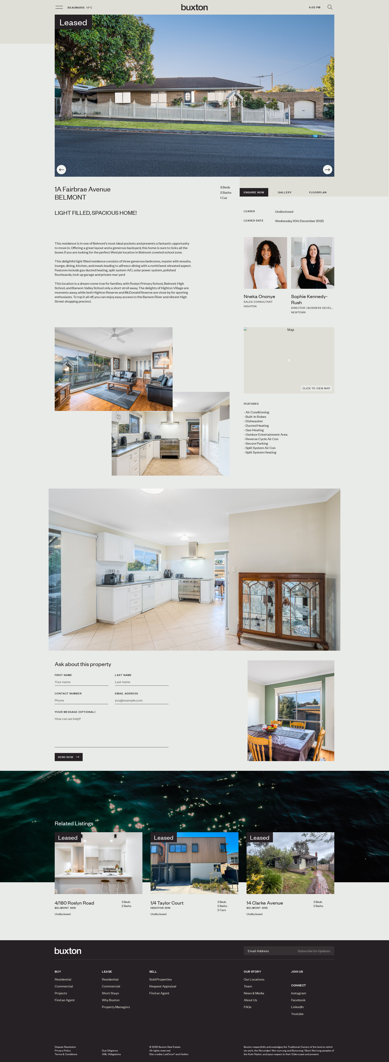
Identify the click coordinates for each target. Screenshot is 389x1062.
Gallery (285, 192)
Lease (107, 971)
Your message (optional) (75, 712)
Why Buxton (111, 1000)
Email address (126, 693)
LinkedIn (297, 1006)
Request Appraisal (162, 986)
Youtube (297, 1013)
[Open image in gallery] (171, 434)
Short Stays (110, 993)
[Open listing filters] (329, 7)
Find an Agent (65, 1000)
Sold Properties (160, 979)
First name (63, 675)
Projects (61, 993)
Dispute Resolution (65, 1047)
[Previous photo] (61, 169)
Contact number (68, 693)
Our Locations (254, 979)
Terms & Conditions (66, 1054)
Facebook (298, 1000)
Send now (65, 757)
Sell (153, 971)
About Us (250, 1000)
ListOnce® (169, 1054)
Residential (63, 979)
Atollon (184, 1054)
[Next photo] (327, 169)
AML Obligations (111, 1054)
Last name (123, 675)
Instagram (298, 993)
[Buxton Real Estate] (76, 951)
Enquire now (254, 192)
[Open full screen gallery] (194, 96)
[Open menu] (59, 7)
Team (248, 986)
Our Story (252, 971)
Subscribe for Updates (314, 951)
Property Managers (116, 1006)
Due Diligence (110, 1050)
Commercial (64, 986)
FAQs (247, 1006)
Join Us (297, 971)
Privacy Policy (63, 1050)
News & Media (254, 993)
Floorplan (318, 192)
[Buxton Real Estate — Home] (194, 7)
